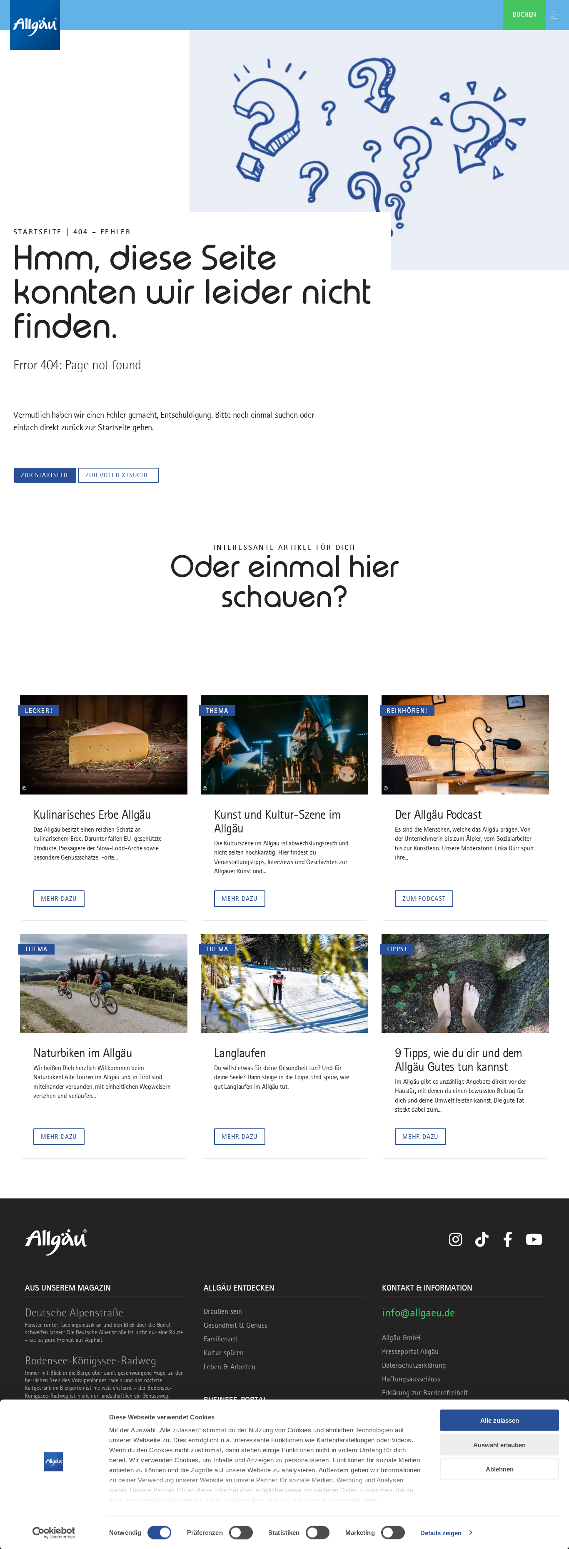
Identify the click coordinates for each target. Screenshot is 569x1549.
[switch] (241, 1532)
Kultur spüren (224, 1352)
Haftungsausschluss (411, 1379)
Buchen (524, 14)
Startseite (37, 232)
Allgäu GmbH (401, 1337)
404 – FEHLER (102, 232)
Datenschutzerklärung (414, 1365)
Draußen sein (223, 1311)
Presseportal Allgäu (410, 1351)
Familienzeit (221, 1339)
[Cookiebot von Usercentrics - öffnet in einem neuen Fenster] (53, 1532)
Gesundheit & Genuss (235, 1325)
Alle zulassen (499, 1420)
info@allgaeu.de (418, 1312)
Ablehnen (500, 1469)
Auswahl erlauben (499, 1444)
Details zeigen (441, 1532)
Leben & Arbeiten (229, 1367)
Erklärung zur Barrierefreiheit (425, 1393)
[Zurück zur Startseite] (284, 25)
